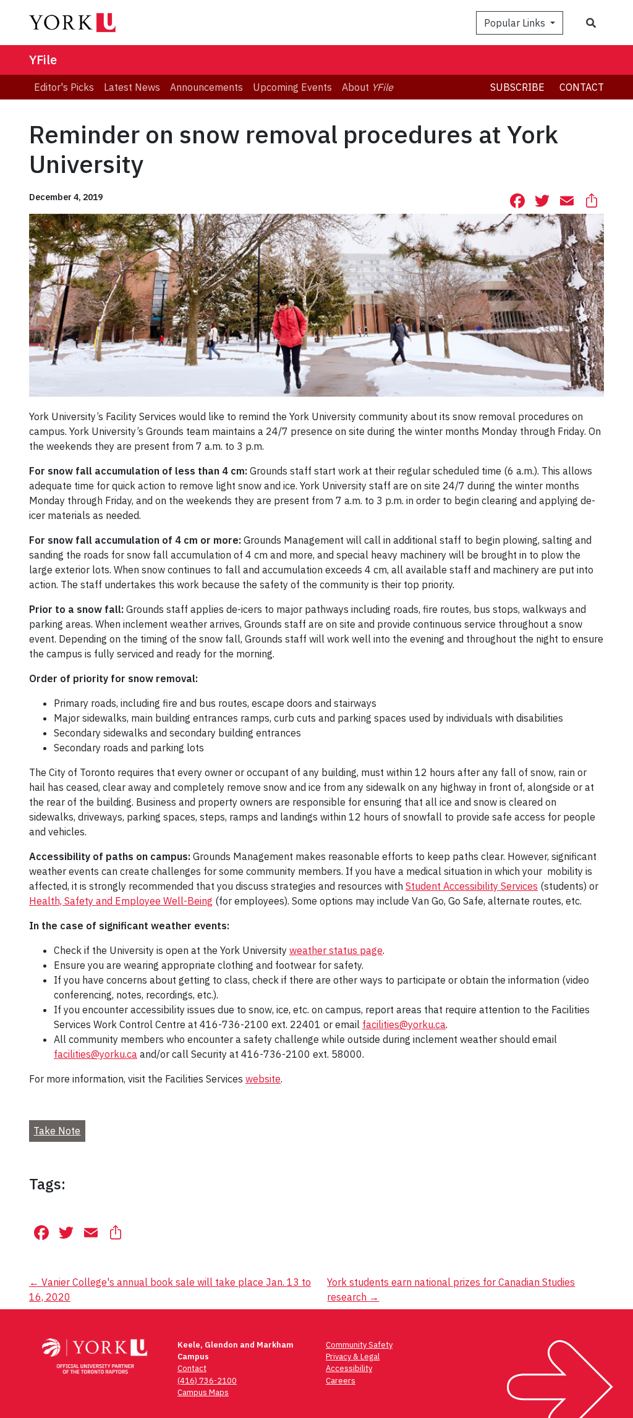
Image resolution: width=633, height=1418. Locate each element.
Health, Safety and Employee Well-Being (121, 901)
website (263, 1079)
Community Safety (359, 1345)
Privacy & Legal (353, 1356)
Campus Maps (203, 1392)
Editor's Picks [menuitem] (64, 87)
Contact (581, 87)
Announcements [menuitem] (206, 87)
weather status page (336, 950)
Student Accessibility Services (472, 886)
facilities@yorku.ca (404, 1024)
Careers (340, 1380)
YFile (43, 59)
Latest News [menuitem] (132, 87)
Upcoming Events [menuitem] (292, 87)
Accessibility (349, 1368)
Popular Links (516, 23)
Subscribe (517, 87)
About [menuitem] (367, 87)
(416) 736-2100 (207, 1380)
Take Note (56, 1131)
